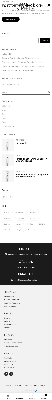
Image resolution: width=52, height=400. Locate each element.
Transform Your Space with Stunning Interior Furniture (23, 66)
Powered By (18, 391)
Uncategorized (8, 126)
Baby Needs (19, 212)
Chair (4, 110)
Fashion (7, 224)
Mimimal (42, 224)
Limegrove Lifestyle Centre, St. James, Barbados (27, 254)
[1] (47, 7)
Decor (4, 114)
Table (4, 122)
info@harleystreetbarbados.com (28, 280)
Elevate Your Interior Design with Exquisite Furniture (22, 62)
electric (33, 218)
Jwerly (18, 224)
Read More (10, 19)
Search (5, 34)
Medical (30, 224)
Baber (6, 212)
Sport (30, 230)
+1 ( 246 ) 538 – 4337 (28, 267)
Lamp (4, 118)
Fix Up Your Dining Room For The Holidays (18, 70)
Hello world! (6, 54)
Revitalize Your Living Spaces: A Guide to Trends (20, 58)
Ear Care (21, 218)
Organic (7, 230)
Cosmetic (8, 218)
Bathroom (6, 106)
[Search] (49, 92)
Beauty (33, 212)
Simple (19, 230)
